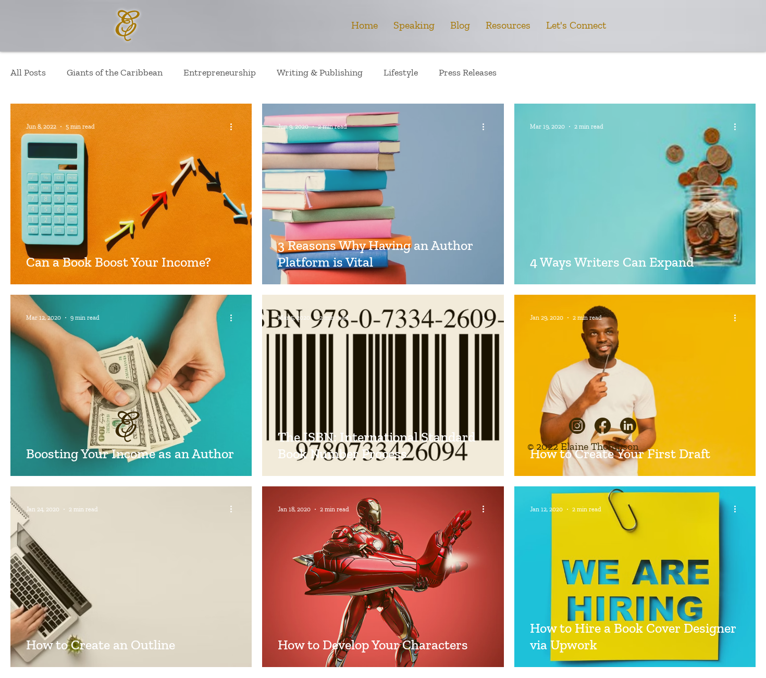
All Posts (28, 72)
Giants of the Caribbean (115, 72)
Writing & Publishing (320, 72)
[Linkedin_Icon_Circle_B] (628, 426)
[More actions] (234, 126)
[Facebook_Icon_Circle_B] (602, 426)
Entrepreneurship (219, 72)
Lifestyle (401, 72)
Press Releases (468, 72)
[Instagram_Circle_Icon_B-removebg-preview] (577, 426)
